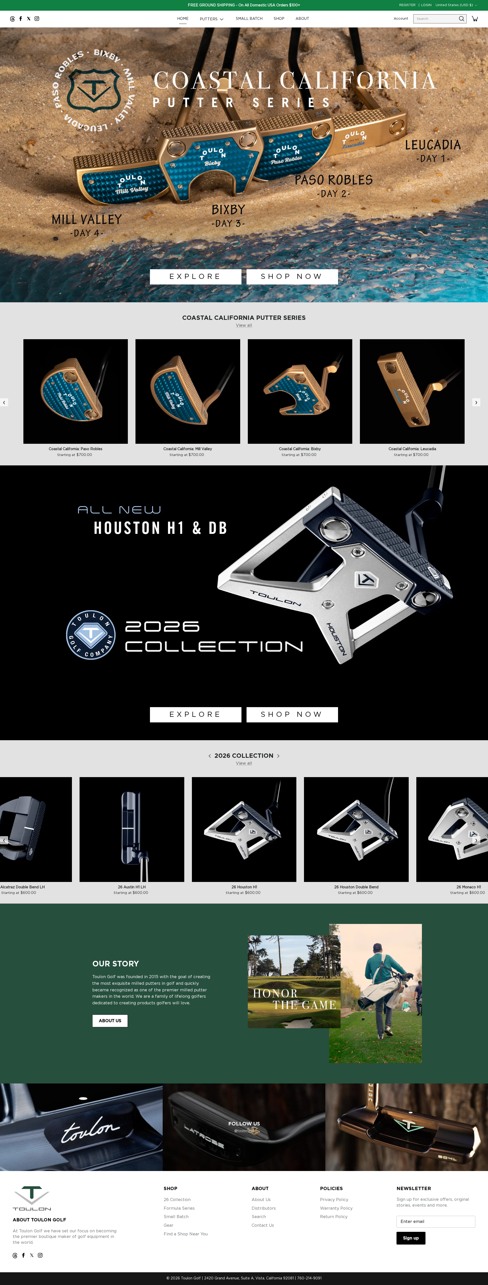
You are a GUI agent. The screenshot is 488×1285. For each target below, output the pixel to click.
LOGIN (426, 5)
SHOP (279, 19)
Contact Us (263, 1225)
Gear (168, 1225)
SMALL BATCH (249, 19)
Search (259, 1217)
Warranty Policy (336, 1208)
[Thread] (12, 19)
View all (244, 325)
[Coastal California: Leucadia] (412, 391)
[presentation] (4, 402)
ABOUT (302, 19)
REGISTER (407, 5)
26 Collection (177, 1200)
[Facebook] (20, 18)
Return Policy (333, 1217)
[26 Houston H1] (244, 829)
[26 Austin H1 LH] (132, 829)
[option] (244, 164)
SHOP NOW (292, 276)
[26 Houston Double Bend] (356, 829)
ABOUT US (110, 1021)
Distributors (264, 1208)
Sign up (411, 1238)
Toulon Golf (191, 1278)
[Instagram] (37, 18)
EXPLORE (195, 276)
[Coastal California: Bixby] (300, 391)
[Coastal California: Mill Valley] (187, 391)
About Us (261, 1200)
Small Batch (176, 1217)
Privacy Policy (334, 1200)
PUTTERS (209, 19)
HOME (183, 19)
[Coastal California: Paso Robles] (75, 391)
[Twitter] (28, 18)
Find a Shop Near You (186, 1234)
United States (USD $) (454, 5)
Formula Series (179, 1208)
